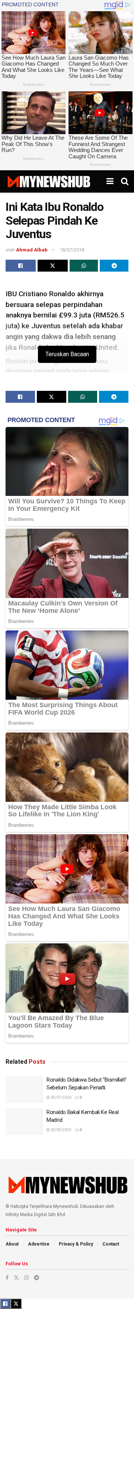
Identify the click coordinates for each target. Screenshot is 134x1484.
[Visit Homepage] (49, 181)
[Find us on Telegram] (36, 1277)
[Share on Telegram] (114, 266)
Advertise (39, 1244)
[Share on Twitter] (53, 266)
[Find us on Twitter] (16, 1277)
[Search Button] (124, 181)
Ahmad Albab (32, 250)
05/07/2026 (60, 1097)
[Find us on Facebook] (7, 1277)
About (12, 1244)
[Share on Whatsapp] (84, 266)
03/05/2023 (60, 1130)
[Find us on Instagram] (26, 1277)
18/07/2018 (72, 250)
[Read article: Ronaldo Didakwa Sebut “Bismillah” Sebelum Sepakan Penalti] (24, 1089)
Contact (110, 1244)
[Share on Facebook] (21, 266)
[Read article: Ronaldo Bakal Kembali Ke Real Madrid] (24, 1121)
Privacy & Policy (76, 1244)
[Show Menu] (110, 181)
